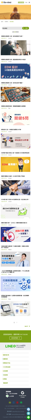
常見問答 (5, 375)
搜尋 (26, 28)
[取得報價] (28, 409)
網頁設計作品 (6, 363)
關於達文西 (6, 355)
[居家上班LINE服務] (10, 397)
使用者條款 (26, 417)
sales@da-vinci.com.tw (18, 411)
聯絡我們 (5, 383)
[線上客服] (28, 417)
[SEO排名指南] (21, 2)
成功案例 (5, 371)
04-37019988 (13, 393)
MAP (17, 402)
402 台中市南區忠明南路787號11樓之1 (15, 406)
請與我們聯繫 (14, 338)
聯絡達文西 (10, 402)
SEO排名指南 (6, 367)
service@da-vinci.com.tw (18, 414)
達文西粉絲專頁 (13, 402)
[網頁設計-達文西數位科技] (6, 2)
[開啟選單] (29, 2)
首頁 (2, 21)
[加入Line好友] (15, 346)
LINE (21, 402)
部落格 (6, 21)
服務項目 (5, 359)
